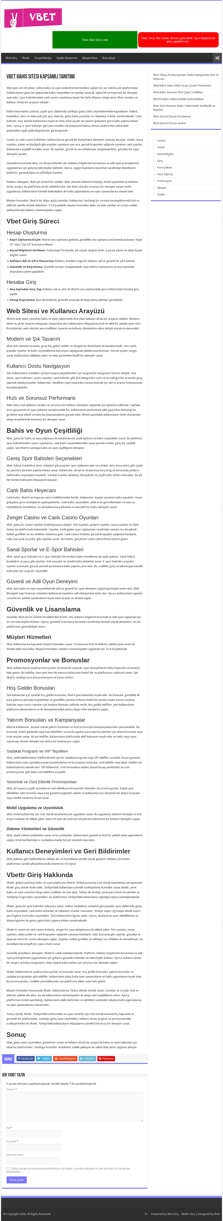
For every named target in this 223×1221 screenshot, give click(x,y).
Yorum (12, 1089)
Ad (9, 1127)
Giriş (160, 160)
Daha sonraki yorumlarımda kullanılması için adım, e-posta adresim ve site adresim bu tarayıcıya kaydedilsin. (68, 1170)
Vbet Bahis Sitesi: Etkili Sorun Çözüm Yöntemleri (182, 85)
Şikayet (161, 187)
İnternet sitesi (15, 1154)
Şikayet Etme (90, 58)
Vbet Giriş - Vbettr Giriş (181, 1214)
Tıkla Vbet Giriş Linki (95, 40)
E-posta (12, 1141)
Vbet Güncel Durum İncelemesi (172, 116)
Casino (161, 140)
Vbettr (26, 58)
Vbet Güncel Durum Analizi (169, 123)
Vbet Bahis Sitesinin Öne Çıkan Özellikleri (178, 92)
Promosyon (164, 181)
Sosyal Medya (43, 58)
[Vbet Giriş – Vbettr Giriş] (33, 17)
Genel (160, 147)
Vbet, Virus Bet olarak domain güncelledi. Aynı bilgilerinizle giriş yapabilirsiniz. (178, 40)
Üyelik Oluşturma (66, 58)
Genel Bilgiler (165, 154)
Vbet (217, 1214)
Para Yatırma (165, 174)
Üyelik (161, 194)
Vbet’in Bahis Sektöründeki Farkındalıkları (178, 99)
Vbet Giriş (11, 58)
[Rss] (146, 1213)
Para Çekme (164, 167)
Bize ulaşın (108, 58)
